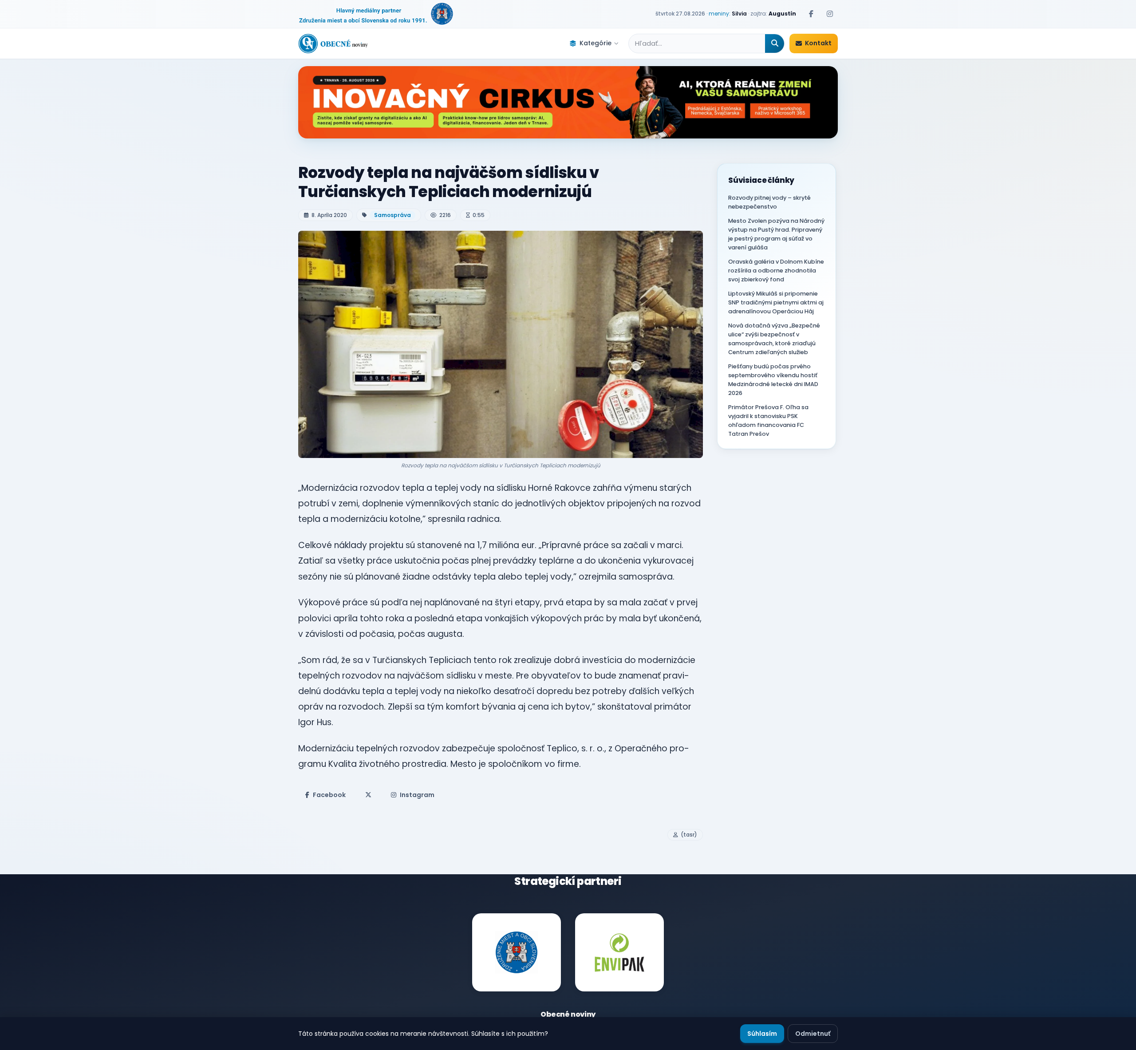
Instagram (417, 794)
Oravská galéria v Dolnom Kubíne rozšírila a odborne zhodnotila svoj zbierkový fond (776, 270)
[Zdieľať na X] (368, 794)
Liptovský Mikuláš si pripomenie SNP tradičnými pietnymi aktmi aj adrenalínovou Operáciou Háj (776, 302)
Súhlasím (762, 1033)
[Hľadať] (774, 43)
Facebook (329, 794)
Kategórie (595, 43)
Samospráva (392, 215)
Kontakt (818, 43)
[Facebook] (811, 14)
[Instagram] (830, 14)
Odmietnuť (812, 1033)
